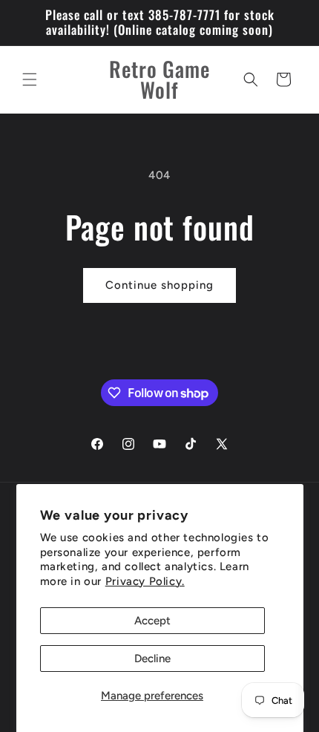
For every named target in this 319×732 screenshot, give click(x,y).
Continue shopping (159, 285)
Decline (152, 658)
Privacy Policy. (145, 581)
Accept (152, 620)
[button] (29, 79)
